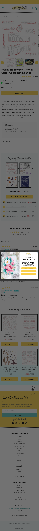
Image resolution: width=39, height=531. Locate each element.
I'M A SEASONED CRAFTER (28, 271)
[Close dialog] (37, 253)
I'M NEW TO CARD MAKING (29, 268)
